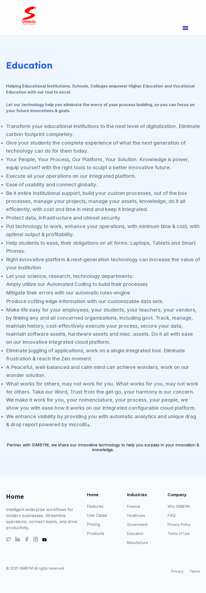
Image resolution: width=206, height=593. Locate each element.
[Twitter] (8, 540)
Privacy (177, 571)
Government (137, 524)
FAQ (172, 515)
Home (92, 494)
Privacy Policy (179, 524)
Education (135, 533)
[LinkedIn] (17, 540)
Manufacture (137, 542)
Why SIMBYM (179, 506)
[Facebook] (26, 540)
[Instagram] (35, 540)
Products (95, 533)
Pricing (93, 524)
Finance (133, 506)
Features (95, 506)
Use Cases (97, 515)
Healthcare (136, 515)
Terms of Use (179, 533)
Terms (195, 571)
